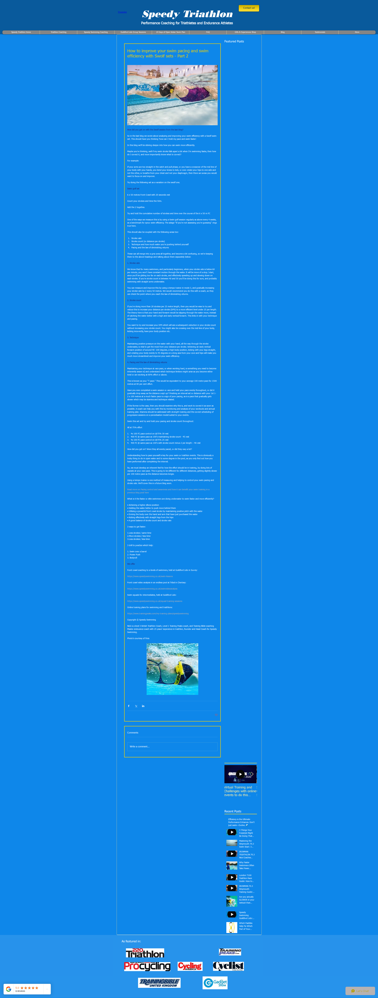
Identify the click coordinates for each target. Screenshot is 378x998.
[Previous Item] (229, 774)
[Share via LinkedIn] (143, 706)
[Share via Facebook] (128, 706)
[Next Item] (252, 774)
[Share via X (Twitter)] (136, 706)
